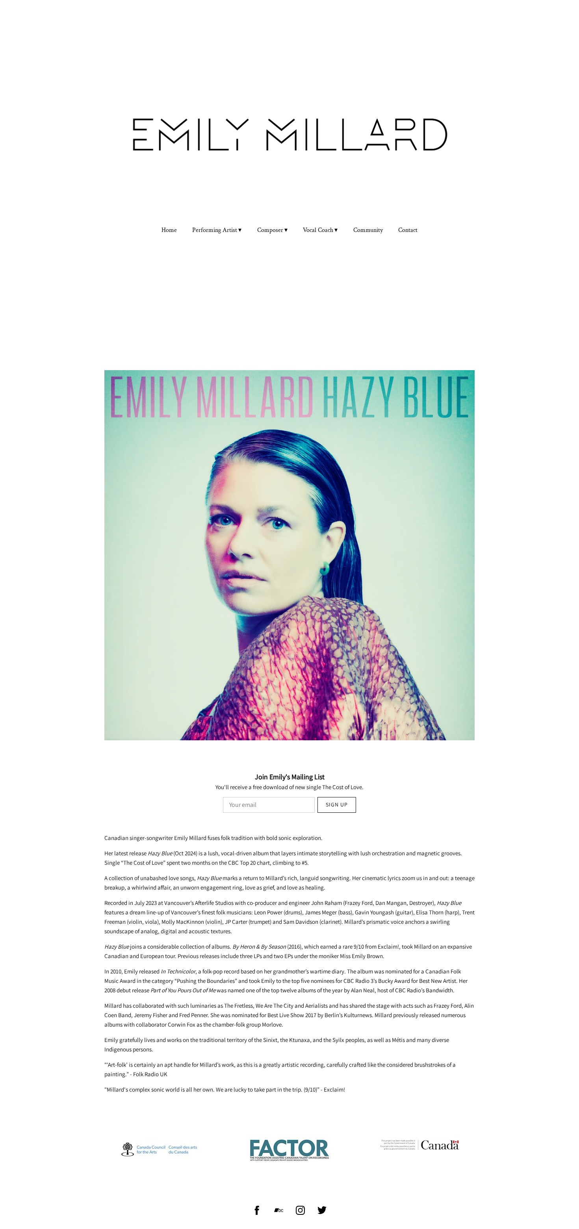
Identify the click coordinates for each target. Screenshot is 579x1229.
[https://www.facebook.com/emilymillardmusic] (257, 1210)
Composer (270, 230)
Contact (408, 230)
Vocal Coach (318, 230)
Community (368, 230)
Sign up (337, 804)
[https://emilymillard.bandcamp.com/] (278, 1210)
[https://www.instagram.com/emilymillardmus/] (300, 1210)
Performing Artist (214, 230)
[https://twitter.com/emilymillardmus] (322, 1210)
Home (169, 230)
